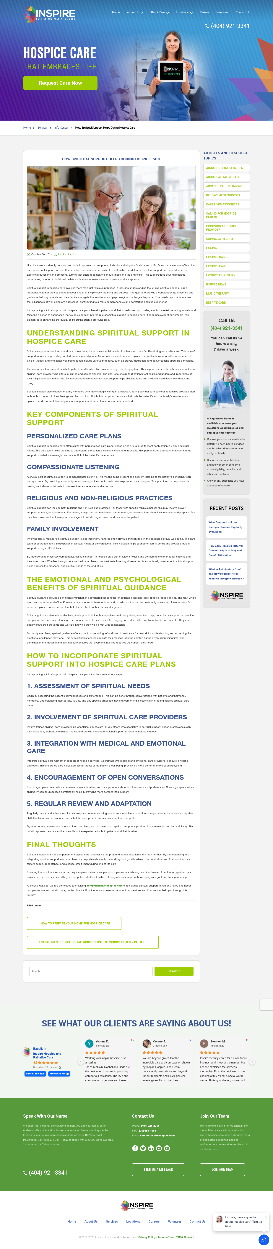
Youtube (167, 1148)
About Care (157, 12)
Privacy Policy (147, 1237)
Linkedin (151, 1148)
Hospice (212, 248)
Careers (204, 12)
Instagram (159, 1148)
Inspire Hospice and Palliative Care (47, 1055)
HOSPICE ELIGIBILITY (220, 275)
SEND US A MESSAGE (158, 1169)
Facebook (135, 1148)
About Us (133, 12)
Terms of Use (166, 1237)
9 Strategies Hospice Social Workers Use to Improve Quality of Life (91, 942)
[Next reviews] (252, 1062)
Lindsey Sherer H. (165, 1041)
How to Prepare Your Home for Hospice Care (75, 923)
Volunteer (222, 12)
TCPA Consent (185, 1237)
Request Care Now (60, 83)
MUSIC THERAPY (217, 293)
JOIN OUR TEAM (222, 1169)
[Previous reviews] (81, 1062)
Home (116, 12)
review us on (57, 1073)
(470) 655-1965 (147, 1130)
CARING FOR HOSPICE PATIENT (221, 215)
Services (112, 1221)
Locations (182, 12)
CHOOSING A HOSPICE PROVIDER (221, 227)
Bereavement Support (223, 195)
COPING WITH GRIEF (220, 239)
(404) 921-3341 (230, 26)
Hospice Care (216, 266)
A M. (99, 1041)
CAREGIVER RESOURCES (222, 204)
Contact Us (243, 12)
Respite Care (216, 302)
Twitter (143, 1148)
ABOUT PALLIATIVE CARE (223, 177)
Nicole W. (216, 1041)
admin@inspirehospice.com (157, 1135)
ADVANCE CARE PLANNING (224, 186)
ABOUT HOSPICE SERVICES (224, 168)
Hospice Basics (217, 257)
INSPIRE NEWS (216, 284)
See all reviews (35, 1073)
